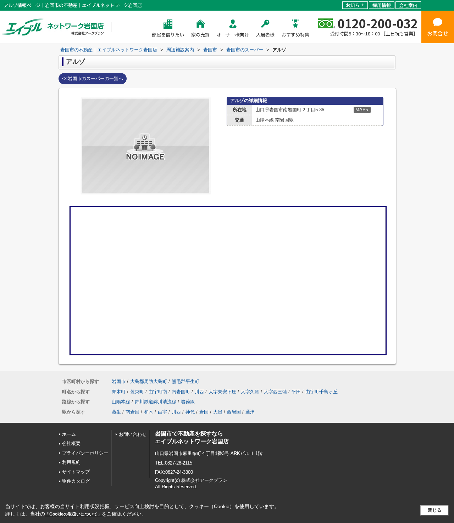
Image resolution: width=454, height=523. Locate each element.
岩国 (204, 412)
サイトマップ (76, 471)
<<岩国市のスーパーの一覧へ (92, 78)
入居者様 (265, 34)
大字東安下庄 (222, 391)
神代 (190, 412)
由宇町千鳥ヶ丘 (321, 391)
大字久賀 (250, 391)
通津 (250, 412)
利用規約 (71, 462)
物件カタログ (76, 481)
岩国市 (119, 381)
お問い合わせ (132, 434)
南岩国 (132, 412)
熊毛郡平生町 (185, 381)
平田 (296, 391)
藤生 (116, 412)
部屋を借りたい (168, 34)
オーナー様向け (233, 34)
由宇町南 (158, 391)
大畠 (217, 412)
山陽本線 (121, 401)
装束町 (137, 391)
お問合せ (437, 33)
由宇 (162, 412)
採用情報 (381, 5)
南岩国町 (181, 391)
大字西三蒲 (275, 391)
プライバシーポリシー (85, 453)
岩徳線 (188, 401)
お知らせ (355, 5)
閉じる (435, 510)
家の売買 (200, 34)
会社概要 (71, 443)
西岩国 (234, 412)
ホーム (69, 434)
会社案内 (408, 5)
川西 (199, 391)
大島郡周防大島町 (148, 381)
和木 (148, 412)
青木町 (119, 391)
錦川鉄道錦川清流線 (155, 401)
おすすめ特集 (295, 34)
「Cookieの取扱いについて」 (73, 514)
